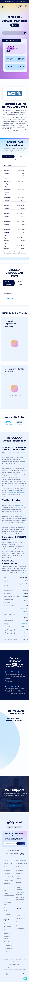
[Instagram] (10, 850)
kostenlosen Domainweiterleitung (16, 492)
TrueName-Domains (17, 505)
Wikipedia (25, 627)
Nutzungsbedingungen (14, 964)
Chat (15, 805)
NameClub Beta (20, 903)
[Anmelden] (16, 7)
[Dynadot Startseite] (2, 7)
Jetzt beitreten (21, 843)
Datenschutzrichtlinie (14, 961)
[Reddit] (20, 850)
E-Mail (15, 801)
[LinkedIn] (13, 850)
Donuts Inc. (25, 623)
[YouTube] (18, 850)
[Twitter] (15, 850)
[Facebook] (8, 850)
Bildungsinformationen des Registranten (14, 967)
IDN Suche (5, 551)
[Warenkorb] (20, 7)
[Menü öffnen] (26, 7)
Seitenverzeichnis (21, 922)
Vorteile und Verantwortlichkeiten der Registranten (14, 969)
